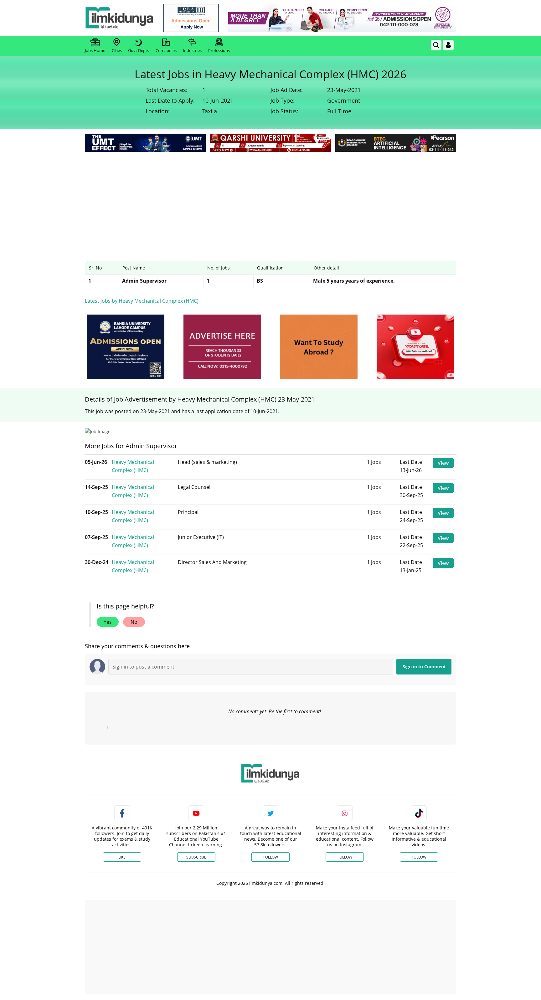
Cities (117, 50)
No (134, 621)
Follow (270, 857)
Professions (219, 50)
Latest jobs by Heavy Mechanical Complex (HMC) (141, 300)
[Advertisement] (270, 200)
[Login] (448, 45)
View (443, 462)
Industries (192, 50)
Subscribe (196, 857)
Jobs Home (95, 50)
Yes (108, 621)
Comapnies (166, 50)
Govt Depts (138, 50)
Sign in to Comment (424, 666)
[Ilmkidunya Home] (119, 18)
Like (122, 857)
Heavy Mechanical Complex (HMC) (133, 466)
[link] (191, 18)
